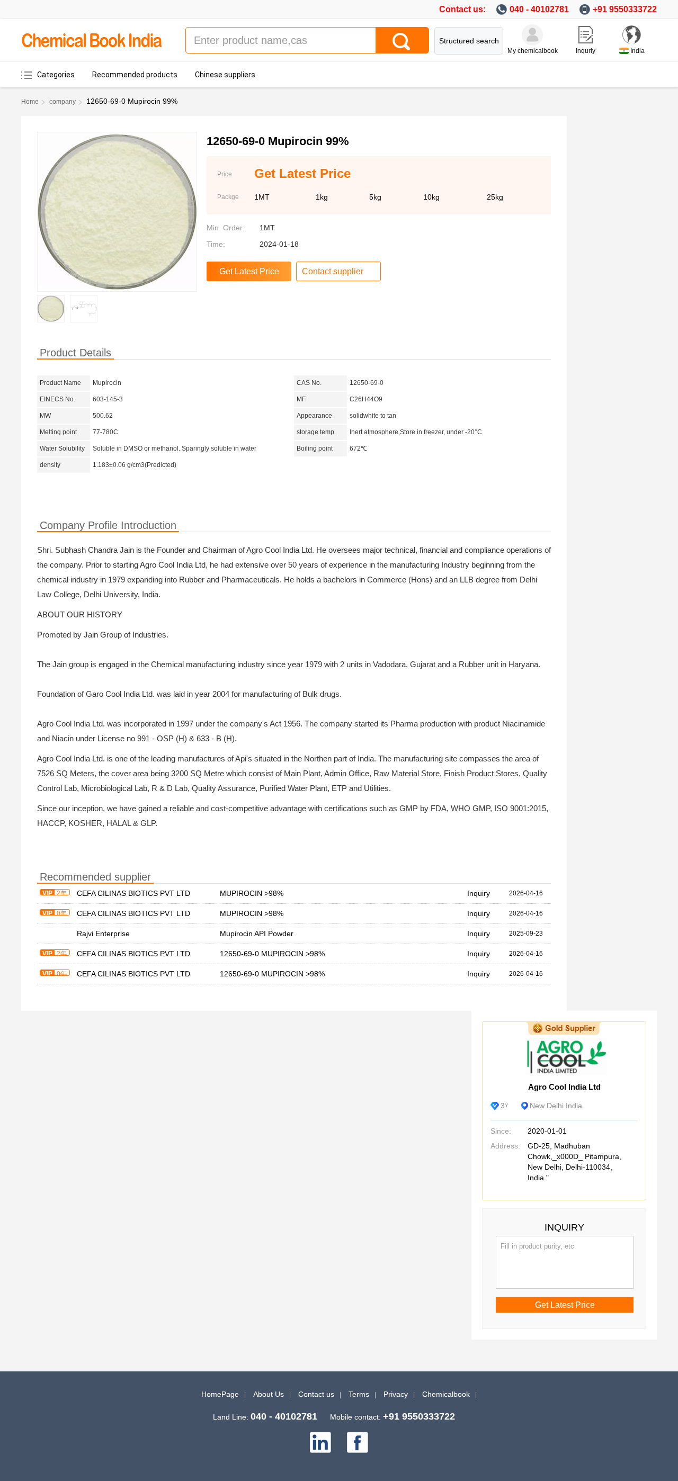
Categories (56, 74)
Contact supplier (332, 271)
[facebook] (357, 1442)
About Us (268, 1394)
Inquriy (585, 51)
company (62, 101)
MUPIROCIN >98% (251, 893)
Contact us (316, 1394)
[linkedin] (320, 1442)
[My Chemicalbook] (532, 35)
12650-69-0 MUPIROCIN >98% (272, 953)
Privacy (395, 1394)
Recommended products (134, 74)
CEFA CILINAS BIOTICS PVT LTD (133, 893)
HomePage (220, 1394)
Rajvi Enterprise (103, 933)
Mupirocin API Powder (256, 933)
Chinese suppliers (225, 74)
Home (30, 101)
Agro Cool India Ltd (564, 1086)
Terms (359, 1394)
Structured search (469, 41)
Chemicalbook (446, 1394)
